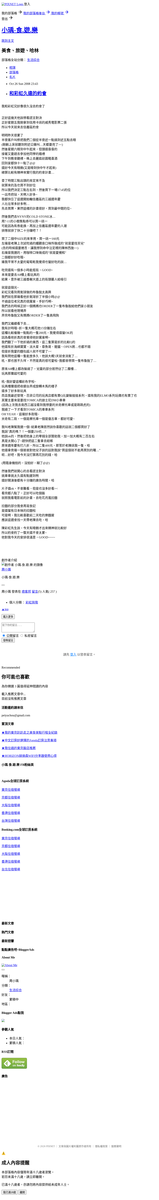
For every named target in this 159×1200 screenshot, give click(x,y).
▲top (5, 609)
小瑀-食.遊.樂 (20, 30)
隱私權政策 (101, 1146)
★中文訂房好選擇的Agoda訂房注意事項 (29, 740)
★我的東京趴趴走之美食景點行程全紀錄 (29, 732)
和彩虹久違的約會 (28, 93)
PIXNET (50, 1146)
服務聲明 (116, 1146)
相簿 (12, 67)
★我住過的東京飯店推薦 (19, 748)
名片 (12, 77)
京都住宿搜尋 (11, 797)
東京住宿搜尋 (11, 789)
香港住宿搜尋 (11, 813)
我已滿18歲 (9, 1192)
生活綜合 (33, 60)
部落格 (14, 72)
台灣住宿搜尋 (11, 820)
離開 (22, 1192)
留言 (35, 591)
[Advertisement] (34, 1109)
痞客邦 (26, 591)
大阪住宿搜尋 (11, 805)
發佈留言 (8, 640)
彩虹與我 (32, 602)
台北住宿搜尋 (11, 869)
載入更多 (8, 616)
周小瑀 (6, 569)
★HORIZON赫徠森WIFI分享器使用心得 (29, 755)
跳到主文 (8, 40)
